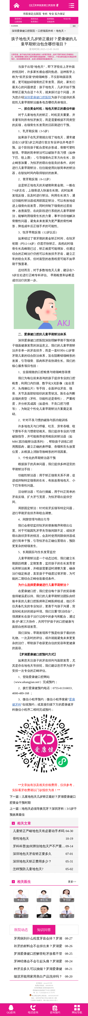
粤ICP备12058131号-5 (50, 1000)
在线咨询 (50, 22)
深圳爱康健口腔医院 (23, 30)
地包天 (60, 30)
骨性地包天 (21, 838)
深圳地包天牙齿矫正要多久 (32, 854)
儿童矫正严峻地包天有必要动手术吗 (38, 831)
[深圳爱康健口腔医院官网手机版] (44, 5)
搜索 (74, 26)
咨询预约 (55, 1012)
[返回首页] (16, 5)
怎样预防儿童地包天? (28, 869)
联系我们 (34, 22)
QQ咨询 (11, 1012)
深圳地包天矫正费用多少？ (32, 861)
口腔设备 (18, 22)
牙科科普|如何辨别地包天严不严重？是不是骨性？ (39, 846)
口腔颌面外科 (45, 30)
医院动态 (34, 19)
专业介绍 (67, 19)
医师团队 (50, 19)
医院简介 (18, 19)
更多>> (72, 881)
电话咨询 (33, 1012)
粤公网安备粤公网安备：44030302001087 (45, 996)
